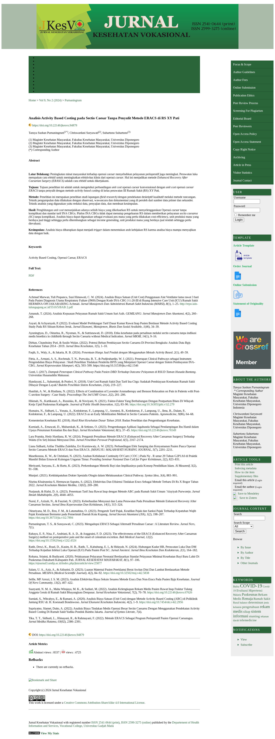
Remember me (246, 215)
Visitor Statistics (242, 172)
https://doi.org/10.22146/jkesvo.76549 (153, 430)
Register (39, 68)
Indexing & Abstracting (46, 88)
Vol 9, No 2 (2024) (50, 100)
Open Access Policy (245, 134)
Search (39, 71)
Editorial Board (242, 118)
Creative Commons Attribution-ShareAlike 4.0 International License (104, 702)
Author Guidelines (244, 72)
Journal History (42, 92)
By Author (247, 552)
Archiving (239, 157)
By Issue (246, 547)
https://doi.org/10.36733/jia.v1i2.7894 (51, 517)
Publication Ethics (243, 95)
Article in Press (242, 165)
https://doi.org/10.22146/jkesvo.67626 (169, 592)
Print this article (244, 464)
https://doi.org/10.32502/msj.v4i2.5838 (126, 573)
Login (38, 65)
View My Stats (50, 733)
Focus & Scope (242, 64)
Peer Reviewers (242, 126)
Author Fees (240, 79)
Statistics (40, 85)
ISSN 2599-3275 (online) (136, 722)
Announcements (42, 82)
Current (39, 75)
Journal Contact (242, 180)
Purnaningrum (73, 100)
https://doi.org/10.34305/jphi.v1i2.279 (152, 404)
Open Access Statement (247, 141)
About (38, 61)
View (244, 639)
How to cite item (244, 472)
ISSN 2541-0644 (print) (105, 722)
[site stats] (34, 733)
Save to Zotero (248, 497)
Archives (39, 78)
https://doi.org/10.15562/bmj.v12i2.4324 (52, 540)
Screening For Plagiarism (248, 110)
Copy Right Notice (244, 149)
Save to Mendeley (248, 493)
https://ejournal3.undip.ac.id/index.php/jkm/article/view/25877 (65, 563)
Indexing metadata (245, 468)
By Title (245, 557)
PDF (31, 275)
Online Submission (244, 87)
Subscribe (246, 644)
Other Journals (249, 563)
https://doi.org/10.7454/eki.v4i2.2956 (161, 602)
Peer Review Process (245, 103)
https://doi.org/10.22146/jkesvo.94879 (54, 125)
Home (38, 58)
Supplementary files (246, 476)
